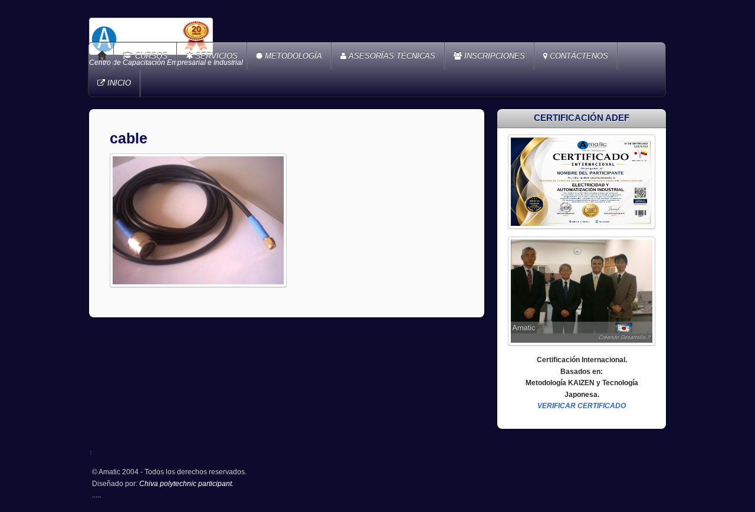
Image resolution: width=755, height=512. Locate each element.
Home (102, 56)
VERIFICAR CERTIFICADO (581, 405)
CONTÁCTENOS (577, 55)
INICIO (118, 82)
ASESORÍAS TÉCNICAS (390, 55)
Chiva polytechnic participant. (186, 483)
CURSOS (150, 55)
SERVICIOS (215, 55)
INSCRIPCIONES (493, 55)
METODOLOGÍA (292, 55)
